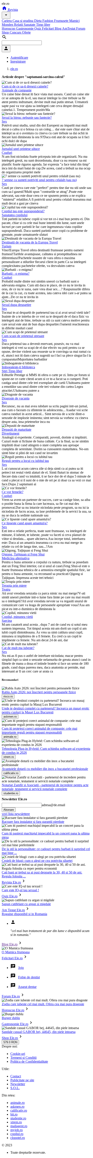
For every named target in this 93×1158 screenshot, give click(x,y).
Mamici (74, 21)
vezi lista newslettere (16, 814)
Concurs (16, 32)
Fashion (48, 21)
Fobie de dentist (29, 977)
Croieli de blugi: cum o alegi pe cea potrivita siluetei (37, 860)
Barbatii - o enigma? (15, 273)
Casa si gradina (23, 21)
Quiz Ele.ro (10, 896)
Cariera (7, 21)
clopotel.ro (17, 1138)
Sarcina (7, 620)
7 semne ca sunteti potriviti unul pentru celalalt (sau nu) (39, 180)
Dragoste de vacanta (15, 398)
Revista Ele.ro (11, 882)
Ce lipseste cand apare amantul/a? (25, 523)
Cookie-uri (17, 1054)
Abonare (8, 809)
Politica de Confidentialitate (29, 1061)
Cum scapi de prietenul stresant (23, 336)
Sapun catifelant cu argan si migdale (26, 904)
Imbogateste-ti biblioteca (18, 367)
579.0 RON (10, 1042)
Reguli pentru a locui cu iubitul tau (25, 461)
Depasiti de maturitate (16, 429)
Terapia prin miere (14, 585)
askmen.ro (17, 1106)
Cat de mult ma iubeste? (18, 648)
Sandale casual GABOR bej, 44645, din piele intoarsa (38, 1032)
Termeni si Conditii (23, 1057)
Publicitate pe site (22, 1080)
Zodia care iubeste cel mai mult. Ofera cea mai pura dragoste (43, 1004)
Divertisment (10, 433)
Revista (12, 9)
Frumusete (61, 21)
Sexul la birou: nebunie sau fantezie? (27, 117)
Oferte (26, 32)
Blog (58, 28)
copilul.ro (16, 1134)
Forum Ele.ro (11, 996)
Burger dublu (11, 1018)
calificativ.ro (18, 1110)
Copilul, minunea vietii (17, 617)
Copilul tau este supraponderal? (23, 211)
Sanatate (30, 24)
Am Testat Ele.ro (13, 910)
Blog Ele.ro (10, 944)
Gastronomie (25, 28)
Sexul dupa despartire (16, 305)
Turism (6, 246)
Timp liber (43, 24)
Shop (6, 32)
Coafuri (7, 152)
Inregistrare (18, 61)
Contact (15, 1076)
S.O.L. (15, 1088)
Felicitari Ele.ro (12, 958)
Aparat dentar (27, 987)
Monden (8, 24)
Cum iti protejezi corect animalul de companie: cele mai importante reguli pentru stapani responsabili (39, 730)
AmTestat (69, 28)
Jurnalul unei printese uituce (21, 149)
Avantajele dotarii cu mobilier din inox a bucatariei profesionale (45, 769)
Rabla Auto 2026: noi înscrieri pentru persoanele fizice (39, 692)
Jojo (21, 968)
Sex (4, 121)
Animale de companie (17, 90)
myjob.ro (16, 1130)
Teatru (6, 589)
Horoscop (9, 28)
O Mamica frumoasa (16, 952)
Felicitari (48, 28)
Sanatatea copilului (14, 215)
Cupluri (7, 277)
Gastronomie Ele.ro (15, 1024)
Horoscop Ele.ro (13, 1010)
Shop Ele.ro (10, 1038)
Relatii (19, 24)
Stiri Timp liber (12, 371)
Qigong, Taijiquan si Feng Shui (23, 554)
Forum (80, 28)
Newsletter (17, 1084)
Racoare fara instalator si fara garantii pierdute (33, 821)
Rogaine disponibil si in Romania (24, 914)
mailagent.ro (18, 1126)
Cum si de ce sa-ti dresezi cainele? (25, 86)
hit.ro (14, 1114)
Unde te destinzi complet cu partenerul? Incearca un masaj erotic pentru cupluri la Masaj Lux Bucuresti (45, 710)
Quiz (38, 28)
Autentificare (19, 57)
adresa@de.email (53, 805)
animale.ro (17, 1102)
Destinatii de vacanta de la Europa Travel (30, 242)
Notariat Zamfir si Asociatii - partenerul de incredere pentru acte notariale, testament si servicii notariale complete (45, 787)
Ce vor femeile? (12, 492)
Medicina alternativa (15, 558)
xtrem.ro (16, 1122)
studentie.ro (18, 1118)
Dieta (38, 21)
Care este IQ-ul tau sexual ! (20, 890)
